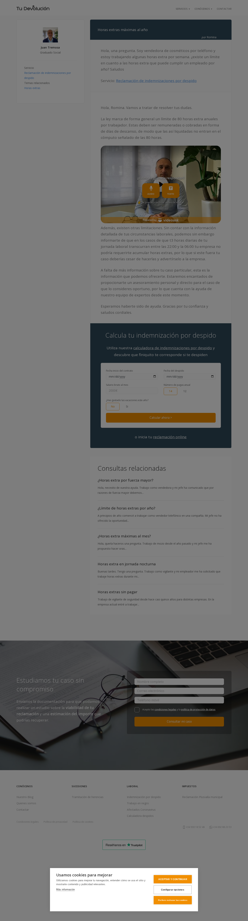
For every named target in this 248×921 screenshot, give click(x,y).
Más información (65, 889)
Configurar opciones (172, 889)
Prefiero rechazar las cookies (172, 900)
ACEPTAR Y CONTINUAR (172, 879)
